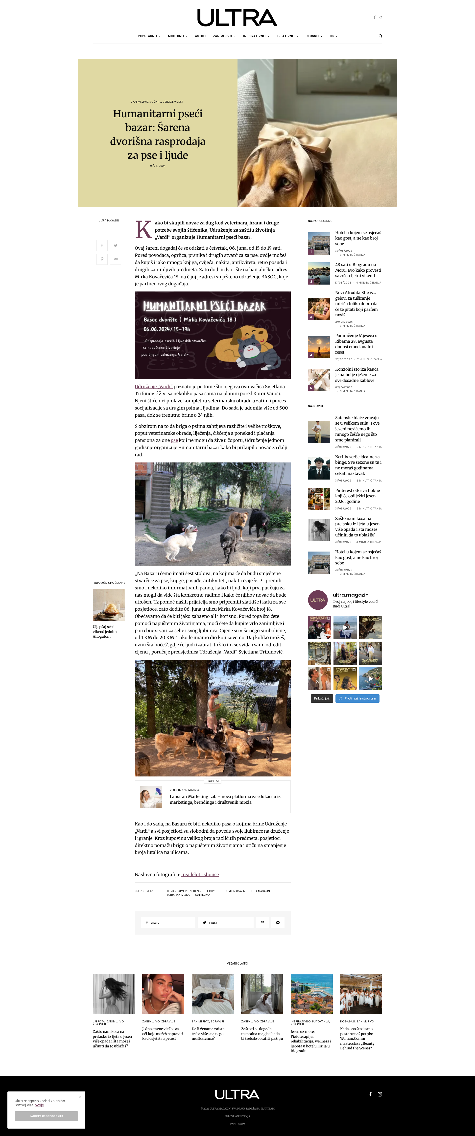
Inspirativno (301, 1021)
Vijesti (179, 101)
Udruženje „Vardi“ (154, 386)
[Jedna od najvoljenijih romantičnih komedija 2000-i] (319, 678)
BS (332, 36)
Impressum (237, 1124)
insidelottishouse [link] (200, 874)
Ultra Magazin (109, 220)
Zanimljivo (139, 101)
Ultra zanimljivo (178, 895)
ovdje (39, 1105)
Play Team (268, 1108)
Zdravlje (100, 1024)
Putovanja (320, 1021)
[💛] (370, 678)
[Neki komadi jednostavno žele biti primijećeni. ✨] (319, 653)
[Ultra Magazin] (237, 17)
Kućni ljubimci (161, 101)
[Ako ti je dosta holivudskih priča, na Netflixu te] (344, 678)
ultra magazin (260, 891)
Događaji (347, 1021)
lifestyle (211, 891)
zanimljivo (202, 895)
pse (174, 440)
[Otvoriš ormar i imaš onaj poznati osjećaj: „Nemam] (370, 653)
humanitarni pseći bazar (184, 891)
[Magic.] (344, 653)
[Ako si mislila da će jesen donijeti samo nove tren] (319, 627)
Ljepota (99, 1021)
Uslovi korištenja (237, 1116)
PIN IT (215, 335)
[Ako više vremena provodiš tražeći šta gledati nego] (370, 627)
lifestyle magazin (233, 891)
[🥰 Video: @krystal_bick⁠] (344, 627)
